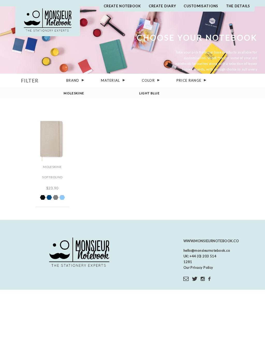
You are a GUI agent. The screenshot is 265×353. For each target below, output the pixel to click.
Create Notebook (122, 6)
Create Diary (162, 6)
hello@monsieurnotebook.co (206, 250)
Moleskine (74, 93)
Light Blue (149, 93)
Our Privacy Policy (198, 267)
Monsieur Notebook (47, 21)
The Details (238, 6)
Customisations (201, 6)
